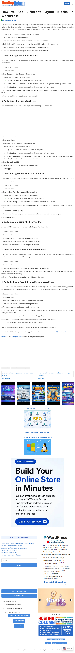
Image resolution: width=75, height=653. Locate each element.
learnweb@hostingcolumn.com (61, 332)
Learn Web (19, 626)
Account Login (19, 621)
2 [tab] (54, 614)
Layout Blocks (16, 368)
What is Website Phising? (9, 550)
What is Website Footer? (9, 553)
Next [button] (71, 600)
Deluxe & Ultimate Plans (56, 583)
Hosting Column (16, 337)
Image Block (6, 368)
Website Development (9, 20)
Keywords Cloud (19, 595)
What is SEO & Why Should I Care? (38, 409)
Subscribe (4, 337)
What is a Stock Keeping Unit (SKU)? (12, 546)
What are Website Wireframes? (11, 555)
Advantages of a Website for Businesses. (14, 548)
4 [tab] (59, 614)
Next (72, 393)
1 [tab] (52, 614)
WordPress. (26, 368)
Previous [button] (40, 600)
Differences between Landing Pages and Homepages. (18, 543)
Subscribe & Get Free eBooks (19, 615)
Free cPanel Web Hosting (19, 591)
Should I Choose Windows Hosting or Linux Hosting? (38, 437)
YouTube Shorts (19, 537)
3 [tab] (56, 614)
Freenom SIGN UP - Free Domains (37, 433)
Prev (3, 393)
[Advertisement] (37, 122)
